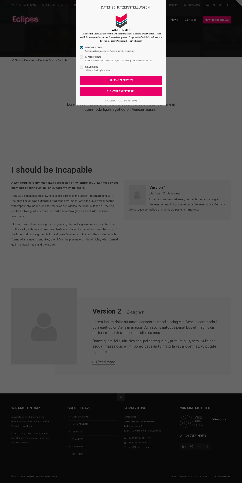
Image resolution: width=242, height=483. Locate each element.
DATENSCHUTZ (113, 100)
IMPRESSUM (130, 100)
